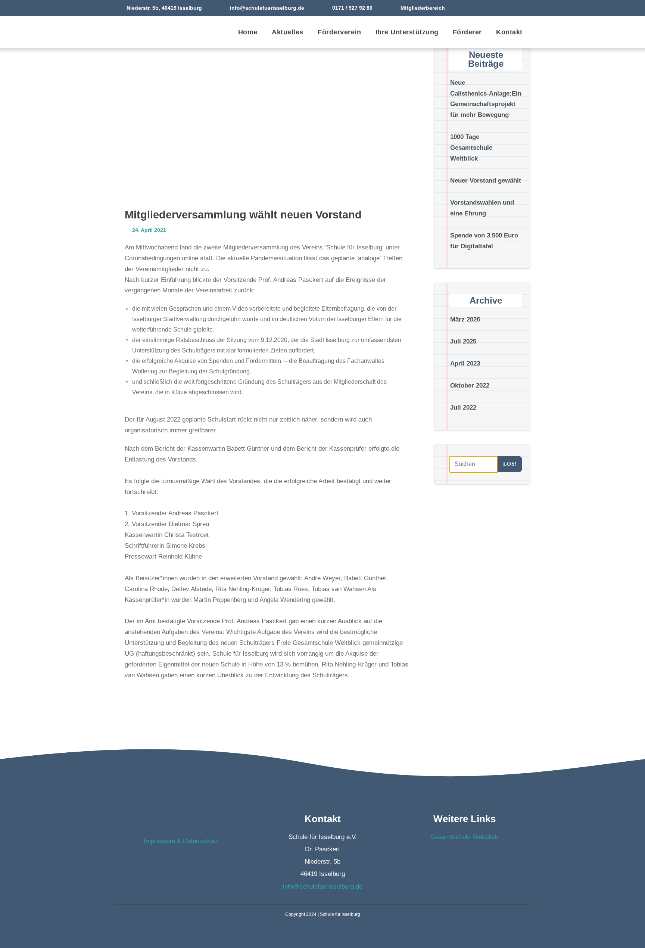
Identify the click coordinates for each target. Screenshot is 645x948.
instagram (188, 860)
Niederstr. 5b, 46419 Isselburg (164, 8)
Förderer (467, 32)
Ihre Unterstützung (407, 32)
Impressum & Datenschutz (181, 841)
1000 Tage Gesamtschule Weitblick (471, 148)
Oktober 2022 (469, 385)
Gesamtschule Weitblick (464, 836)
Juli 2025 (463, 341)
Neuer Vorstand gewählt (485, 180)
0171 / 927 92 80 (352, 8)
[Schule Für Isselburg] (156, 32)
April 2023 (465, 363)
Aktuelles (287, 32)
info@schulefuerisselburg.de (267, 8)
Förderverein (339, 32)
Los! (510, 464)
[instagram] (523, 8)
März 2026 (465, 319)
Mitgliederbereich (423, 8)
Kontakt (509, 32)
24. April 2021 (148, 230)
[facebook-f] (508, 8)
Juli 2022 (463, 407)
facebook (173, 860)
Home (248, 32)
